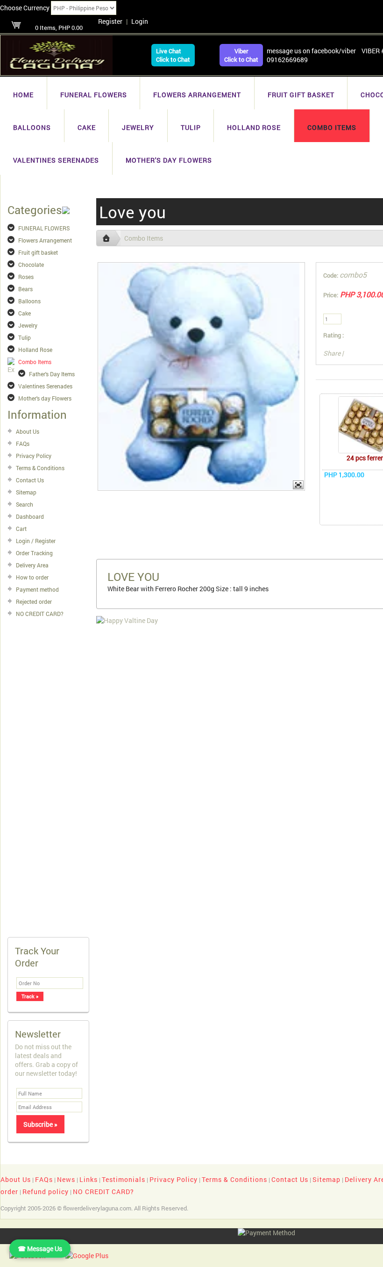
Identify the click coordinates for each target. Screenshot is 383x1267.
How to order (32, 577)
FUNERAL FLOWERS (93, 94)
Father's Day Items (52, 374)
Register (110, 21)
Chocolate (31, 264)
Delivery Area (32, 565)
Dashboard (30, 516)
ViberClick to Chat (241, 55)
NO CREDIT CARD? (40, 613)
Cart (21, 528)
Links (88, 1179)
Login (139, 21)
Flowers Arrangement (197, 94)
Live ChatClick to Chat (173, 55)
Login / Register (36, 540)
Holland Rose (254, 127)
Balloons (32, 127)
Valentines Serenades (56, 160)
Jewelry (138, 127)
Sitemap (26, 492)
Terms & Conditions (40, 468)
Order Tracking (34, 553)
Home (23, 94)
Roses (26, 276)
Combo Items (331, 127)
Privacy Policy (33, 455)
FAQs (22, 443)
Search (24, 504)
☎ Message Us (40, 1248)
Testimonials (123, 1179)
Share (331, 353)
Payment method (37, 589)
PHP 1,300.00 (344, 474)
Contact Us (30, 480)
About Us (27, 431)
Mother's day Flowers (169, 160)
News (66, 1179)
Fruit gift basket (301, 94)
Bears (25, 289)
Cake (87, 127)
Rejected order (34, 601)
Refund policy (45, 1191)
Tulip (191, 127)
